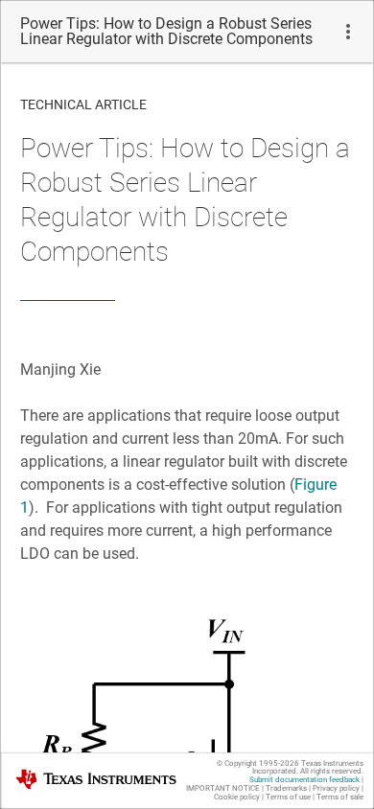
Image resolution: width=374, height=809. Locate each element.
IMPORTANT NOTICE (223, 788)
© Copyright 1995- (258, 763)
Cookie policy (237, 797)
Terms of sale (339, 797)
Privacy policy (336, 788)
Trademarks (286, 788)
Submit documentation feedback (304, 779)
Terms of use (288, 797)
